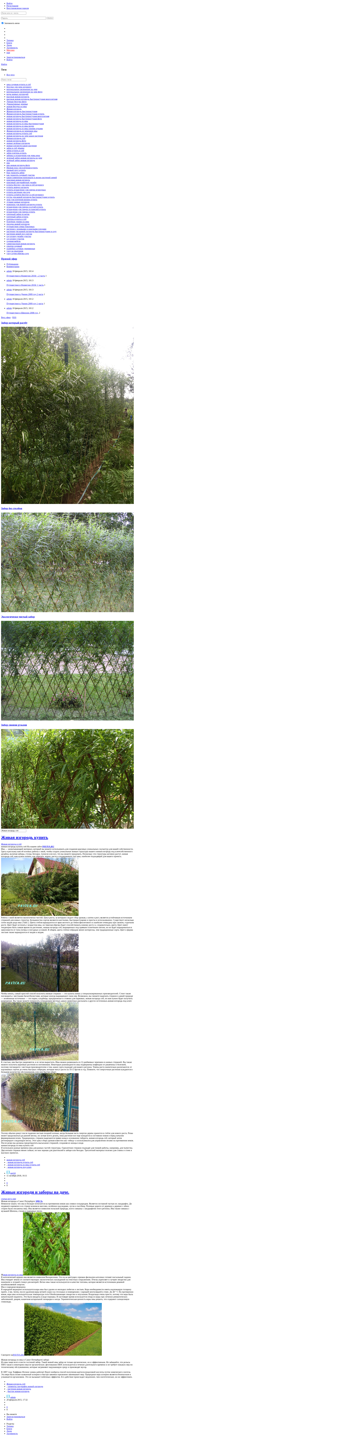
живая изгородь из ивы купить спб (24, 1165)
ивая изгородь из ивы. (36, 1275)
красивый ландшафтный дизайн (21, 182)
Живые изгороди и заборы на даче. (35, 1192)
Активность (12, 48)
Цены (10, 31)
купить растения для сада (18, 192)
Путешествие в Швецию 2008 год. (22, 313)
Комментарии (13, 266)
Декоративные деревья (17, 104)
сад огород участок (15, 239)
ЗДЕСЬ (39, 1201)
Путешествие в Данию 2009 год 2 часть (25, 294)
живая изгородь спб (16, 1160)
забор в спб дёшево (15, 148)
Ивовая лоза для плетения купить (22, 168)
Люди (9, 45)
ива (8, 163)
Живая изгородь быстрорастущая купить (25, 114)
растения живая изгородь (19, 1389)
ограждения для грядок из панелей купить (26, 209)
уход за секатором (15, 251)
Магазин (11, 50)
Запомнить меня (11, 23)
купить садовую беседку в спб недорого (25, 195)
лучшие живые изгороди (18, 202)
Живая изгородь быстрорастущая (22, 111)
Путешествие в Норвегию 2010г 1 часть (25, 285)
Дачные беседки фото (17, 101)
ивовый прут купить (16, 170)
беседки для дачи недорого (19, 87)
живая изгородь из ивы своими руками (25, 128)
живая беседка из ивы (17, 106)
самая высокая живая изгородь (21, 244)
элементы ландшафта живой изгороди (25, 1386)
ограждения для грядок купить (21, 212)
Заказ (10, 37)
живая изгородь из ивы (17, 121)
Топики (10, 40)
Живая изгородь (14, 109)
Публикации (12, 264)
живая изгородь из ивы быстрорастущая (25, 123)
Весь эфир (6, 317)
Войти (10, 3)
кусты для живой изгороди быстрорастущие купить (31, 197)
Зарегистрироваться (16, 57)
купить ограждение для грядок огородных (26, 190)
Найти (4, 64)
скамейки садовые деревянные (21, 248)
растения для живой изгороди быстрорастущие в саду (32, 231)
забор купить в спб (15, 150)
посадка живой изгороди (18, 224)
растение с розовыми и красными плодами (26, 229)
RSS (14, 317)
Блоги (9, 43)
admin (9, 271)
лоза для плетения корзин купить (22, 199)
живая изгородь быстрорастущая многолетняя (28, 116)
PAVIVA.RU (48, 846)
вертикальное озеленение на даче (22, 89)
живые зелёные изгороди (18, 143)
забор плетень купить (17, 153)
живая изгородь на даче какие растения (25, 136)
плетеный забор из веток (18, 214)
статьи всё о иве (8, 1199)
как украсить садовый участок (21, 175)
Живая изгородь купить (24, 837)
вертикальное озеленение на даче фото (24, 92)
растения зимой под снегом (19, 234)
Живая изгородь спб (16, 138)
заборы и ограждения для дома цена (23, 155)
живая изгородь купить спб (19, 133)
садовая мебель (14, 241)
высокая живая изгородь (18, 97)
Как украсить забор (15, 172)
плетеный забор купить (17, 217)
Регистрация (12, 6)
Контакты (12, 34)
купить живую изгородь (18, 187)
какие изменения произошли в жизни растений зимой (32, 177)
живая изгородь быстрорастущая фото (24, 119)
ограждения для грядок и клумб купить (25, 207)
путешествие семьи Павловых (21, 226)
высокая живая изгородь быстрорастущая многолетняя (32, 99)
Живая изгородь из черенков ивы (22, 131)
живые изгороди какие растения (22, 146)
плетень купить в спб (16, 219)
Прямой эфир (9, 258)
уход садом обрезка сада (18, 253)
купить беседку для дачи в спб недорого (25, 185)
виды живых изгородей (17, 94)
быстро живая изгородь (18, 1391)
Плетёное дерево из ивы (18, 221)
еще (8, 52)
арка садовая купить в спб (19, 84)
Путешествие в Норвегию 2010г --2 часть (26, 276)
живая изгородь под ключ (19, 1167)
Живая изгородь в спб (11, 844)
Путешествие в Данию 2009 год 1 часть (25, 303)
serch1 (13, 1173)
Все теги (11, 75)
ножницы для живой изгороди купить (24, 204)
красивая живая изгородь (18, 180)
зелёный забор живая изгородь (21, 160)
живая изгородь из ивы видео (20, 126)
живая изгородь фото (16, 141)
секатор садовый (14, 246)
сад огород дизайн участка (19, 236)
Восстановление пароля (18, 8)
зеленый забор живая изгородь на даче (24, 158)
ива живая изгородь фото (18, 165)
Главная (11, 28)
